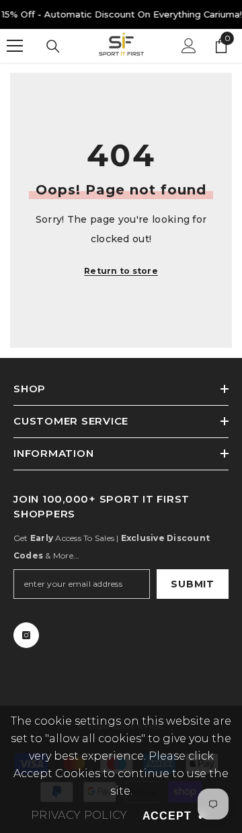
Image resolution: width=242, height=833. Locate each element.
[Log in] (189, 45)
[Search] (53, 46)
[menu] (15, 46)
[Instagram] (26, 635)
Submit (192, 584)
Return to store (121, 271)
